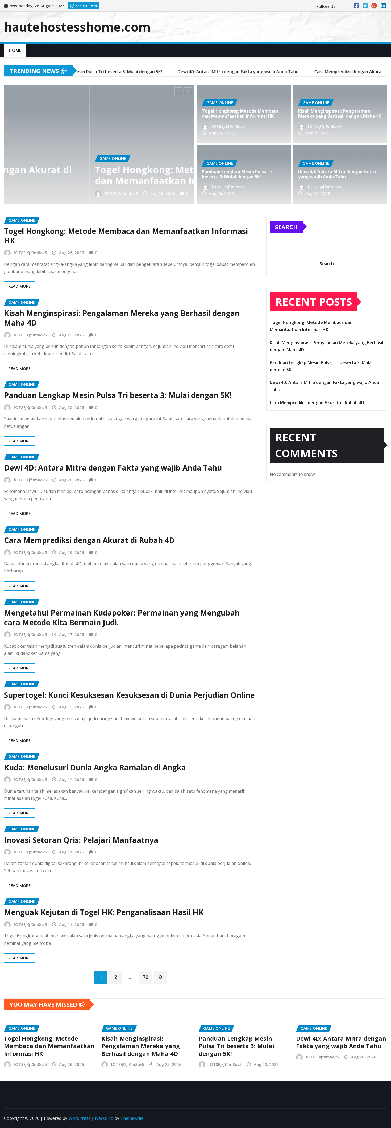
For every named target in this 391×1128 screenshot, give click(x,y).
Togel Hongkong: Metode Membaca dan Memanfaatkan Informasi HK (91, 175)
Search (286, 227)
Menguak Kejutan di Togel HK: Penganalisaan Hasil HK (103, 912)
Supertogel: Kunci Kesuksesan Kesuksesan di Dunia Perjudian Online (129, 695)
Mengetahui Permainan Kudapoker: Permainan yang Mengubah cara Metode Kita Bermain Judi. (122, 617)
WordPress (79, 1118)
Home (15, 50)
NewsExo (104, 1118)
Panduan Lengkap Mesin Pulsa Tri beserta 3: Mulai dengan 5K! (238, 174)
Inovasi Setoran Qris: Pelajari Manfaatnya (81, 840)
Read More (19, 286)
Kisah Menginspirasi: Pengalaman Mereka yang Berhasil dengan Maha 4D (339, 113)
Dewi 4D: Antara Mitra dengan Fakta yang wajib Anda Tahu (337, 174)
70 (145, 977)
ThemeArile (131, 1118)
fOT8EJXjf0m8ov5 (35, 193)
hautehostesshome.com (77, 27)
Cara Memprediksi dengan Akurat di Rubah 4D (89, 540)
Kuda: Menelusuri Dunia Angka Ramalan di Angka (95, 767)
